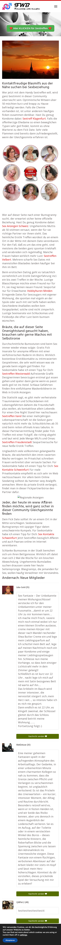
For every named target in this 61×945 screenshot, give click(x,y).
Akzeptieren (10, 940)
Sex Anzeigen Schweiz (15, 226)
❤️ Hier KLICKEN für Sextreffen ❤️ (30, 28)
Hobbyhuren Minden (39, 290)
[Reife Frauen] (30, 172)
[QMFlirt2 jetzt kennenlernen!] (7, 905)
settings (23, 935)
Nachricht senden (36, 736)
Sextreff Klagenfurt (34, 118)
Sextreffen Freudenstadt (17, 442)
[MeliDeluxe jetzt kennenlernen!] (7, 747)
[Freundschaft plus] (21, 6)
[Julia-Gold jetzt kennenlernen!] (7, 590)
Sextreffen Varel (12, 416)
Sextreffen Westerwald (16, 373)
